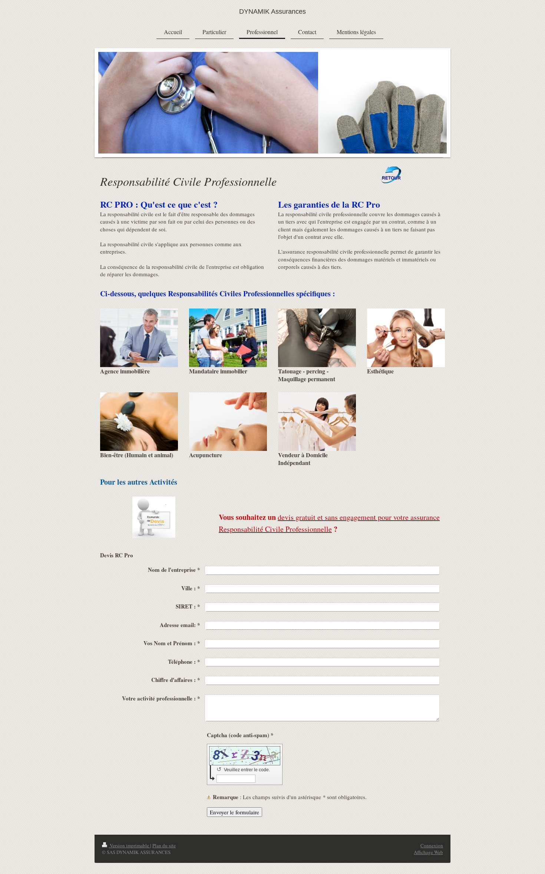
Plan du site (164, 845)
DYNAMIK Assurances (272, 11)
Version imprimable (129, 845)
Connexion (431, 845)
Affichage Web (428, 852)
